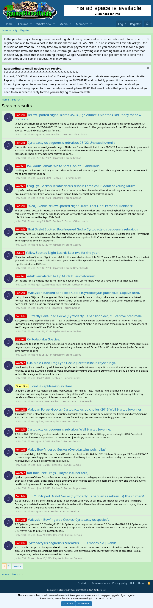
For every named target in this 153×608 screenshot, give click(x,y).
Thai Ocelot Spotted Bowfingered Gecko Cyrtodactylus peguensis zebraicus (77, 229)
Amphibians (79, 488)
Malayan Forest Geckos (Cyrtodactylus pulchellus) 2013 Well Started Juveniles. (79, 409)
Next (16, 566)
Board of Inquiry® (81, 401)
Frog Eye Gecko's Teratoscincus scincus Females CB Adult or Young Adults (75, 186)
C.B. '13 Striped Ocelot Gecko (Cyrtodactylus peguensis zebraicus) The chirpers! (80, 496)
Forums (23, 24)
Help (132, 583)
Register (24, 30)
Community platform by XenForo (76, 589)
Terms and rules (101, 583)
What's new (43, 24)
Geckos (77, 158)
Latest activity (9, 30)
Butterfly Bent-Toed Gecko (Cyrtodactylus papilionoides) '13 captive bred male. (79, 316)
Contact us (83, 583)
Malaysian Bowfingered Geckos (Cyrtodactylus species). (62, 519)
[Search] (147, 24)
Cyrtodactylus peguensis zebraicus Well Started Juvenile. (63, 429)
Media (64, 24)
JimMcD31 (20, 134)
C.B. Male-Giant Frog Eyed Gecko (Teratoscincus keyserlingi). (66, 363)
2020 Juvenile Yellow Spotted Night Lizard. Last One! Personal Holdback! (75, 206)
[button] (31, 24)
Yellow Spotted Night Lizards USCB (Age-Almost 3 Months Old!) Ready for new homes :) (78, 117)
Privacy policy (119, 583)
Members (82, 24)
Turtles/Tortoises (81, 284)
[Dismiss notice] (147, 39)
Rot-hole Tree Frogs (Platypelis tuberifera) (52, 473)
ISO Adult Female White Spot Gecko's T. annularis (57, 166)
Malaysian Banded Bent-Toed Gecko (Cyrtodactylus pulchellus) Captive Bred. (78, 292)
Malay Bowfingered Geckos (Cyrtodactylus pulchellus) (61, 449)
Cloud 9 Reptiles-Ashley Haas (44, 386)
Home (9, 24)
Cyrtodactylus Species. (38, 339)
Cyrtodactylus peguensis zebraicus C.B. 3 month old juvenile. (67, 543)
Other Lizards (80, 134)
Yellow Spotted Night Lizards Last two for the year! (58, 252)
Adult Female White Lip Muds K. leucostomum (55, 276)
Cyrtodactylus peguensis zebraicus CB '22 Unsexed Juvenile (65, 142)
